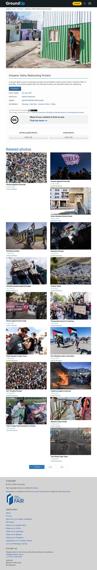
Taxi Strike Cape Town (59, 456)
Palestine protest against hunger (18, 286)
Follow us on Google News (16, 525)
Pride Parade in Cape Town (16, 356)
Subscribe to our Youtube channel (19, 541)
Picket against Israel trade (16, 321)
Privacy (9, 516)
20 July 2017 (27, 93)
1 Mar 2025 (10, 358)
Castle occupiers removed (61, 391)
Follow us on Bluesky (14, 534)
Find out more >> (38, 120)
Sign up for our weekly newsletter (19, 519)
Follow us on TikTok (13, 528)
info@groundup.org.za (14, 554)
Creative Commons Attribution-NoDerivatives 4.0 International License (58, 112)
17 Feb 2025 (10, 393)
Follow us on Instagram (15, 537)
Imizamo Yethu (43, 104)
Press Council (34, 491)
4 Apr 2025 (10, 323)
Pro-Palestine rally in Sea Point (62, 356)
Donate (77, 3)
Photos (20, 9)
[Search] (84, 3)
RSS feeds (10, 522)
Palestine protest (12, 251)
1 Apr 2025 (54, 323)
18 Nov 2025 (55, 218)
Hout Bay (33, 104)
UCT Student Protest (14, 391)
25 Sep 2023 (55, 424)
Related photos (18, 149)
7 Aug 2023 (54, 459)
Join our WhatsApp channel (16, 544)
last (62, 467)
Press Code (65, 491)
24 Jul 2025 (10, 288)
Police (53, 104)
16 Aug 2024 (10, 428)
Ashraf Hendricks (28, 97)
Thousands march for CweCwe (62, 321)
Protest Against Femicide (16, 184)
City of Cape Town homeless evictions (20, 426)
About (8, 513)
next (50, 467)
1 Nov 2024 (54, 393)
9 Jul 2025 (54, 288)
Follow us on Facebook (14, 531)
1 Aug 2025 (10, 253)
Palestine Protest (57, 251)
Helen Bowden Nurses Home (61, 216)
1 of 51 (36, 467)
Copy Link (28, 137)
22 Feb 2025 (55, 358)
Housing (25, 104)
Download (14, 89)
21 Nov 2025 (10, 187)
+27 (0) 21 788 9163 (14, 557)
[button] (89, 3)
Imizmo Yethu (56, 286)
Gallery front (10, 9)
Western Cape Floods (59, 422)
